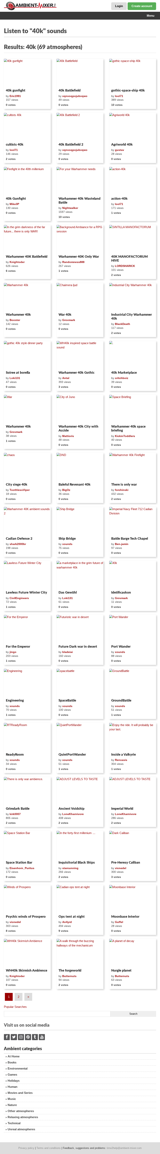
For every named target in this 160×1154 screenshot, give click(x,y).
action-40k (119, 198)
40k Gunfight (16, 198)
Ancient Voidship (71, 808)
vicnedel (120, 868)
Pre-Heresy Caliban (125, 862)
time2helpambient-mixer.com (124, 1148)
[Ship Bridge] (80, 521)
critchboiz (121, 378)
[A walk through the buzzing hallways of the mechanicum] (80, 953)
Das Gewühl (68, 592)
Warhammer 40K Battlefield (26, 256)
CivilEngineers (19, 598)
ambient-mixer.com (33, 6)
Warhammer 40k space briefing (128, 428)
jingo (13, 652)
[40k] (132, 575)
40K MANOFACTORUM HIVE (129, 258)
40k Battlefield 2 (71, 144)
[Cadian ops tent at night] (80, 899)
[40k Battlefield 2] (80, 127)
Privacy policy (26, 1148)
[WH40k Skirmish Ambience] (27, 953)
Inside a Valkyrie (123, 754)
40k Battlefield (70, 90)
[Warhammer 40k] (27, 297)
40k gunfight (15, 90)
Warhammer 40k (18, 314)
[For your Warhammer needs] (80, 181)
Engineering (15, 700)
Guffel (119, 922)
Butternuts (69, 976)
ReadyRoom (15, 754)
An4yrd (67, 922)
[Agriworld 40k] (132, 127)
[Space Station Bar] (27, 845)
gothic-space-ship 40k (128, 90)
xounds (67, 544)
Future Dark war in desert (78, 646)
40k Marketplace (124, 372)
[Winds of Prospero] (27, 899)
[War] (27, 409)
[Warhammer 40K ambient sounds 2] (27, 521)
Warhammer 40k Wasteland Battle (79, 200)
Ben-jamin (121, 544)
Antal (65, 378)
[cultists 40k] (27, 127)
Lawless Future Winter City (26, 592)
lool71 (119, 96)
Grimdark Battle (17, 808)
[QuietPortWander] (80, 737)
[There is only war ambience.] (27, 791)
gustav (119, 149)
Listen (13, 82)
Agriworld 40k (122, 144)
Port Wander (121, 646)
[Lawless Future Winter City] (27, 575)
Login (119, 6)
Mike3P (14, 204)
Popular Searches (15, 1006)
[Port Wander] (132, 629)
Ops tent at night (72, 916)
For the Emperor (18, 646)
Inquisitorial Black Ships (77, 862)
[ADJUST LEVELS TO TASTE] (80, 791)
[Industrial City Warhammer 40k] (132, 297)
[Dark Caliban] (132, 845)
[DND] (80, 467)
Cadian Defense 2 (19, 538)
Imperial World (122, 808)
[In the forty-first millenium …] (80, 845)
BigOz (66, 489)
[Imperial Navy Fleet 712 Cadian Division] (132, 521)
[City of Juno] (80, 409)
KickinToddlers (125, 436)
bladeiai (67, 652)
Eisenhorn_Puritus (22, 868)
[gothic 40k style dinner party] (27, 355)
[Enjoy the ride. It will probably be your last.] (132, 737)
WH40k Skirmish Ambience (26, 970)
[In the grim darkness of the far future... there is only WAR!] (27, 239)
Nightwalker (70, 207)
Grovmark (68, 320)
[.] (132, 355)
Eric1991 (15, 96)
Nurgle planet (121, 970)
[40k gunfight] (27, 73)
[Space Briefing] (132, 409)
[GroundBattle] (132, 683)
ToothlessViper (20, 489)
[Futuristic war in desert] (80, 629)
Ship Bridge (67, 538)
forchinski (121, 489)
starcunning (70, 868)
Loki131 (15, 378)
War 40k (65, 314)
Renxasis (121, 759)
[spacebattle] (80, 683)
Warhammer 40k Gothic (76, 372)
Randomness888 (73, 262)
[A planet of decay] (132, 953)
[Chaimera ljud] (80, 297)
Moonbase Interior (125, 916)
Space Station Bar (19, 862)
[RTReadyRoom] (27, 737)
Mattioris (68, 436)
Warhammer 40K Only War (79, 256)
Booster (15, 320)
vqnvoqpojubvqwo (74, 96)
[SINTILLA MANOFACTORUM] (132, 239)
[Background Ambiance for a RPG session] (80, 239)
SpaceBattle (67, 700)
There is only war (124, 484)
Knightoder (17, 262)
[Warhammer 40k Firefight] (132, 467)
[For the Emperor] (27, 629)
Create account (142, 6)
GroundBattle (121, 700)
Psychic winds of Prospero (26, 916)
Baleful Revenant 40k (75, 484)
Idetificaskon (121, 592)
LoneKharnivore (73, 814)
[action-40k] (132, 181)
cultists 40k (14, 144)
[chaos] (27, 467)
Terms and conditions (48, 1148)
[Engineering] (27, 683)
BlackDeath (122, 323)
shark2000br (18, 544)
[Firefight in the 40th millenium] (27, 181)
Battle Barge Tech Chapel (129, 538)
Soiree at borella (18, 372)
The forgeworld (70, 970)
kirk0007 (15, 814)
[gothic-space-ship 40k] (132, 73)
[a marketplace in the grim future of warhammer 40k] (80, 575)
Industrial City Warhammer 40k (131, 316)
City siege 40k (16, 484)
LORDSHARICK (125, 265)
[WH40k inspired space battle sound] (80, 355)
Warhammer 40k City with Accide (78, 428)
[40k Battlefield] (80, 73)
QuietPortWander (72, 754)
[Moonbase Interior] (132, 899)
